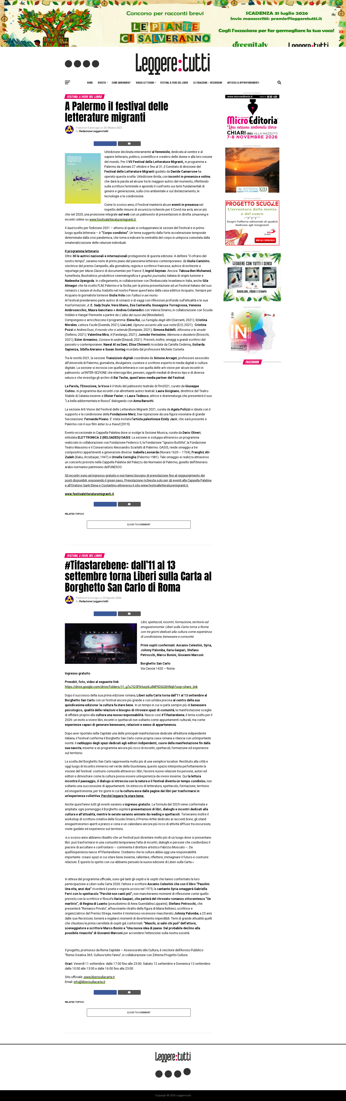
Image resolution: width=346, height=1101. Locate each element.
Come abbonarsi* (121, 82)
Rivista (102, 82)
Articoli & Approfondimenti (243, 82)
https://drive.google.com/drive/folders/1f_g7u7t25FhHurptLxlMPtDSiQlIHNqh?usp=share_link (131, 687)
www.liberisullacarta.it (99, 977)
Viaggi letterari (145, 82)
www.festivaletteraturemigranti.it (112, 219)
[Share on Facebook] (105, 143)
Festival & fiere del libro (174, 82)
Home (90, 82)
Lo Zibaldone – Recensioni (207, 82)
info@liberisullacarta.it (89, 982)
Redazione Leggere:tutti (93, 131)
